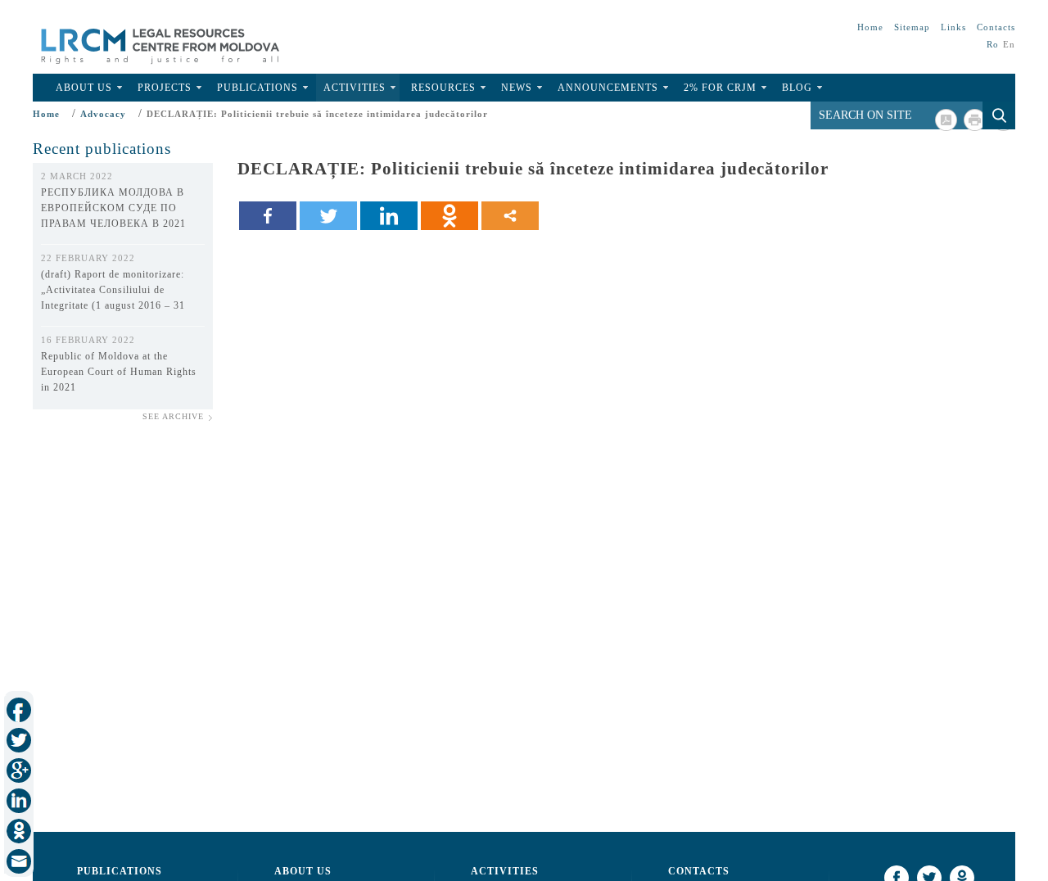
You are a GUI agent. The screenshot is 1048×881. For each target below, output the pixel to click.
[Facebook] (267, 215)
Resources (443, 87)
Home (870, 27)
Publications (257, 87)
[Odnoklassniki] (449, 215)
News (516, 87)
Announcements (608, 87)
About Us (84, 87)
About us (303, 871)
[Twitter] (328, 215)
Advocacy (103, 114)
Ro (993, 44)
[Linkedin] (389, 215)
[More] (510, 215)
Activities (354, 87)
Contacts (996, 27)
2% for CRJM (720, 87)
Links (953, 27)
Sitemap (912, 27)
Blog (797, 87)
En (1009, 44)
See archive (173, 416)
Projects (165, 87)
